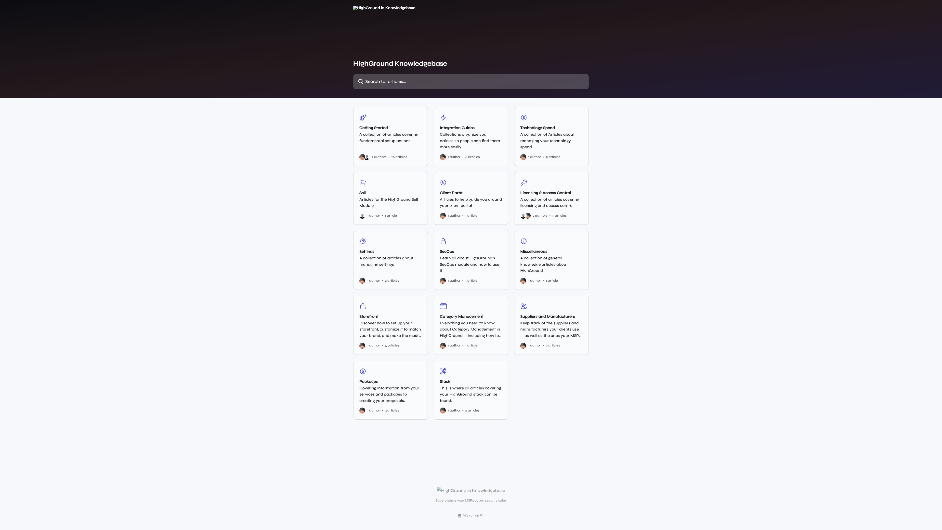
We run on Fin (473, 515)
